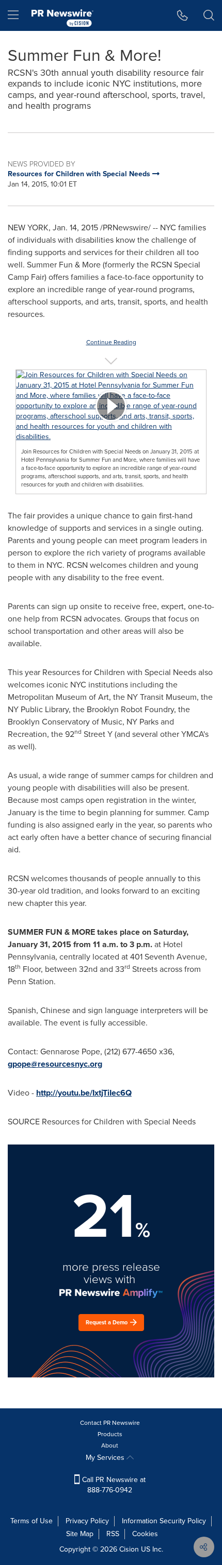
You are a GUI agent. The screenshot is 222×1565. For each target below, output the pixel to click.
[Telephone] (182, 15)
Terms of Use (31, 1521)
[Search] (209, 15)
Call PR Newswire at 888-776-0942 (113, 1484)
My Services (106, 1457)
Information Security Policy (164, 1521)
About (109, 1445)
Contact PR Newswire (110, 1422)
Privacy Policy (87, 1521)
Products (110, 1434)
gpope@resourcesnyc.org (55, 1064)
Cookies (145, 1533)
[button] (111, 406)
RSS (112, 1533)
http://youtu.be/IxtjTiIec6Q (84, 1093)
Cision (129, 1549)
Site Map (79, 1533)
